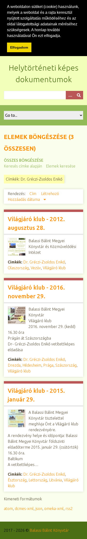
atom (8, 508)
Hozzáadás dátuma (24, 199)
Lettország (38, 480)
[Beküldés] (78, 95)
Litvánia (55, 480)
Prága (48, 365)
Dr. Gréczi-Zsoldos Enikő (44, 262)
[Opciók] (70, 95)
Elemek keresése (60, 166)
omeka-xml (54, 508)
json (39, 508)
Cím (33, 193)
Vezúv (36, 268)
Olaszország (18, 268)
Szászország (66, 365)
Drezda (14, 365)
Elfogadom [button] (19, 47)
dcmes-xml (24, 508)
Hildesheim (31, 365)
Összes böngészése (23, 160)
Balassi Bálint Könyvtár (49, 530)
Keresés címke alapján (23, 166)
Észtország (17, 480)
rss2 (69, 508)
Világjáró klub (54, 268)
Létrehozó (50, 193)
